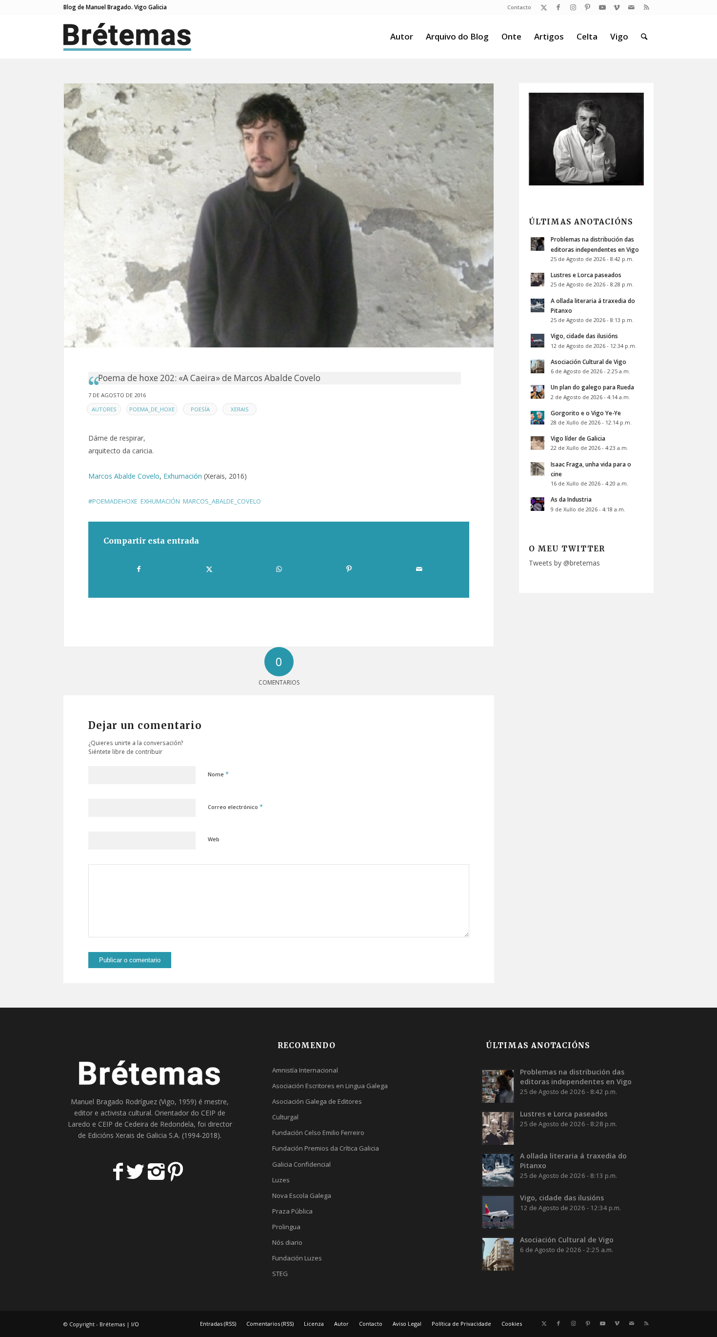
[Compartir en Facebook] (139, 569)
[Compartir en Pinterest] (348, 569)
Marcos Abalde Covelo (123, 476)
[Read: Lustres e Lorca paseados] (537, 279)
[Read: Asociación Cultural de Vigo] (537, 366)
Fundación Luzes (297, 1258)
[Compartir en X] (208, 569)
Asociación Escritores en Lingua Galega (330, 1085)
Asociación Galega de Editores (317, 1101)
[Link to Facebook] (558, 7)
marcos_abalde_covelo (222, 501)
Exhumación (182, 476)
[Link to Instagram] (573, 7)
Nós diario (287, 1242)
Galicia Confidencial (301, 1164)
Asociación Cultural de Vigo (588, 361)
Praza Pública (292, 1211)
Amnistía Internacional (305, 1070)
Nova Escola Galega (301, 1195)
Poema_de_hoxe (152, 409)
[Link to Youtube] (602, 7)
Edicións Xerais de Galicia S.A (133, 1135)
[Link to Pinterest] (587, 7)
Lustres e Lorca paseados (586, 275)
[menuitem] (516, 7)
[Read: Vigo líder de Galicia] (537, 443)
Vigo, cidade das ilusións (584, 336)
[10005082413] (279, 215)
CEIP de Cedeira (123, 1124)
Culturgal (285, 1117)
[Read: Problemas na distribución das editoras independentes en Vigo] (537, 244)
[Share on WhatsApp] (279, 569)
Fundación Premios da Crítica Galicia (325, 1148)
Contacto (519, 7)
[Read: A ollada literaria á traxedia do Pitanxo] (537, 305)
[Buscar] (644, 36)
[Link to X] (544, 7)
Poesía (200, 409)
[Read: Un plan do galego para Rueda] (537, 392)
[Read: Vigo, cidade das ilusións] (537, 340)
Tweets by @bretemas (564, 562)
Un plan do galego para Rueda (592, 387)
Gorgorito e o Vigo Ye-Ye (586, 413)
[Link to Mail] (631, 7)
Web (213, 839)
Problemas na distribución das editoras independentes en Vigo (576, 1076)
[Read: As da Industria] (537, 504)
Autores (104, 409)
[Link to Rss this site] (646, 7)
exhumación (160, 501)
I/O (135, 1324)
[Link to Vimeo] (617, 7)
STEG (280, 1273)
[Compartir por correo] (419, 569)
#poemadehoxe (113, 501)
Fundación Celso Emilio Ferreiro (318, 1132)
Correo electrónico (235, 806)
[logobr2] (127, 36)
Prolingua (286, 1226)
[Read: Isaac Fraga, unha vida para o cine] (537, 469)
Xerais (240, 409)
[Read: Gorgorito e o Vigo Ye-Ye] (537, 417)
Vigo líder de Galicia (578, 438)
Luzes (281, 1179)
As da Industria (571, 499)
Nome (218, 774)
